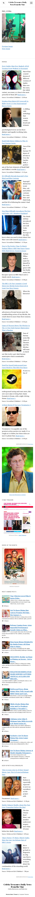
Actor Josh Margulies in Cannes (17, 494)
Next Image (6, 49)
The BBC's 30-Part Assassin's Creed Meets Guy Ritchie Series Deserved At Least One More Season (15, 285)
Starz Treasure (22, 535)
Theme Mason (30, 444)
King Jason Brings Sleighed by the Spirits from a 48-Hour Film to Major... (21, 644)
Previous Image (7, 46)
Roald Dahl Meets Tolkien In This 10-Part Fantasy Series (15, 142)
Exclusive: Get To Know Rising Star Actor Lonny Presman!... (19, 738)
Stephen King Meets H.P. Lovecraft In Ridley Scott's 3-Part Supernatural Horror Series (15, 103)
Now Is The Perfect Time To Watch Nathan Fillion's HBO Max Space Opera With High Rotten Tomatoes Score (15, 248)
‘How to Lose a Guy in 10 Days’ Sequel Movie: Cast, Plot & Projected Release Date (15, 772)
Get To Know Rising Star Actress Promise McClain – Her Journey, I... (20, 612)
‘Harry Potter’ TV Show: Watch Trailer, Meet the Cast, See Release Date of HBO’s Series (16, 840)
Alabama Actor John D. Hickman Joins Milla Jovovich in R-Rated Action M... (21, 721)
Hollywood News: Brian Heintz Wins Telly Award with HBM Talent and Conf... (21, 691)
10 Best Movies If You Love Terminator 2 (16, 405)
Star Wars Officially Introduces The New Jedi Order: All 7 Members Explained (16, 212)
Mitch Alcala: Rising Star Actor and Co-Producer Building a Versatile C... (19, 706)
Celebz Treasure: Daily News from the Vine (18, 885)
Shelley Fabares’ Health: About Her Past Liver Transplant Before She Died (16, 806)
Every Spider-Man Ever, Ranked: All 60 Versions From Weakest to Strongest (15, 67)
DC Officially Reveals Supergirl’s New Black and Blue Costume (15, 177)
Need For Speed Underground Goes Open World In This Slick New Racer (14, 366)
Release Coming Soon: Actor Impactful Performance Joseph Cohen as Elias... (21, 627)
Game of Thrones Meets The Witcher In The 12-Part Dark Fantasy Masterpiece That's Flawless (16, 327)
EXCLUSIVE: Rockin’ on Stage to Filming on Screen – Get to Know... (21, 659)
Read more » (22, 95)
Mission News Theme (11, 894)
